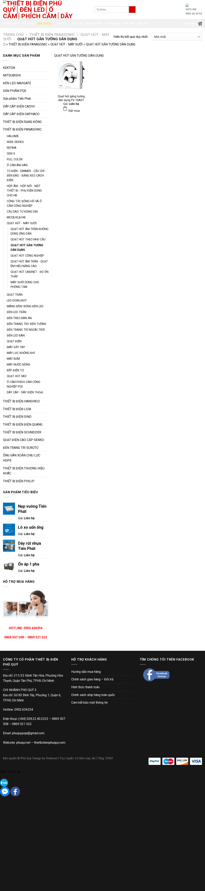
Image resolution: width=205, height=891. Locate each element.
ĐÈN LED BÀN (16, 335)
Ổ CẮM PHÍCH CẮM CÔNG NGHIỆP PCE (23, 384)
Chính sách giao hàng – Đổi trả (92, 679)
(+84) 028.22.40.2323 (33, 719)
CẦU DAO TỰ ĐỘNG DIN (22, 211)
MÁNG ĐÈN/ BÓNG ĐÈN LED (25, 306)
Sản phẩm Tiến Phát (17, 98)
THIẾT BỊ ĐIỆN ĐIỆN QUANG (22, 424)
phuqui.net (23, 742)
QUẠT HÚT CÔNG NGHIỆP (27, 255)
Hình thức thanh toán (85, 687)
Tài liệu (77, 23)
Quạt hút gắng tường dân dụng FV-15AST (71, 98)
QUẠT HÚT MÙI (16, 376)
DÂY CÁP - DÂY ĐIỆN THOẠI (25, 392)
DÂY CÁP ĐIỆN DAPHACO (21, 114)
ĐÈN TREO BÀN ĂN (19, 318)
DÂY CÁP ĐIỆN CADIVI (19, 106)
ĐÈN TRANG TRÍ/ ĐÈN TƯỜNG (26, 324)
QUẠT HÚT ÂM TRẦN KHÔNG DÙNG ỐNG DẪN (29, 231)
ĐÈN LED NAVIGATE (17, 83)
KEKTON (9, 68)
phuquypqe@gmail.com (28, 733)
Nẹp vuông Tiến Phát (32, 509)
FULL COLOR (15, 159)
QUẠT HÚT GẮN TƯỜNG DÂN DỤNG (27, 248)
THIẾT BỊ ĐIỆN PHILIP (18, 481)
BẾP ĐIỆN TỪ (15, 370)
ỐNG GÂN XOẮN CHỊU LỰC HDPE (21, 457)
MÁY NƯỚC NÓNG (18, 364)
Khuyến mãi (94, 23)
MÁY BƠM (13, 359)
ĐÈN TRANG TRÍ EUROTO (20, 448)
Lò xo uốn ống (30, 527)
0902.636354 (23, 709)
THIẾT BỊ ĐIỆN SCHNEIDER (22, 432)
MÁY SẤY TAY (16, 347)
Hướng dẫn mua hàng (86, 672)
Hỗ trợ (62, 23)
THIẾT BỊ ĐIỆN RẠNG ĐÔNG (22, 122)
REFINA (11, 148)
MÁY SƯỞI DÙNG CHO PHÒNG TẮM (25, 285)
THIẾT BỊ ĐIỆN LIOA (17, 409)
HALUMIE (13, 136)
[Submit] (132, 9)
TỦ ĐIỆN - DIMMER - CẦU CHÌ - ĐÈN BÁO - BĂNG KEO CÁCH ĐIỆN (26, 175)
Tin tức (129, 23)
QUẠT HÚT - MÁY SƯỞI (66, 44)
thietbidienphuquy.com (49, 742)
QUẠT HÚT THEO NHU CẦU (28, 239)
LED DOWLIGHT (17, 300)
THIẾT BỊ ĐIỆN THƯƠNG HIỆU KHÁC (23, 470)
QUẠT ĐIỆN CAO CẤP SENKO (23, 440)
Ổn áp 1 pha (28, 564)
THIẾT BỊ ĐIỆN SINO (17, 417)
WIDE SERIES (15, 142)
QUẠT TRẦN (14, 294)
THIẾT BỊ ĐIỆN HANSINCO (21, 401)
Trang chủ (10, 23)
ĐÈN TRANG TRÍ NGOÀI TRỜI (26, 329)
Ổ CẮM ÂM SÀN (17, 165)
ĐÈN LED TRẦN (16, 312)
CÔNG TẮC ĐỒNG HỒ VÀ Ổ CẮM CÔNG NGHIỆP (24, 204)
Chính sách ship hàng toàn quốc (93, 695)
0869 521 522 (22, 724)
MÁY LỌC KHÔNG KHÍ (21, 353)
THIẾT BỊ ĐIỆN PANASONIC (52, 34)
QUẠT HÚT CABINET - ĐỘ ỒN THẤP (29, 274)
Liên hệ (142, 23)
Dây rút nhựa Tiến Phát (29, 546)
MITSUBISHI (12, 75)
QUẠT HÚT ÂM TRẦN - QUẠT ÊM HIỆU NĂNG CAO (29, 264)
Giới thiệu (27, 23)
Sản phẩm (44, 23)
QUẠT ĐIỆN (14, 341)
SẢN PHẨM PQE (14, 91)
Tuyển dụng (113, 23)
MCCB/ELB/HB (16, 217)
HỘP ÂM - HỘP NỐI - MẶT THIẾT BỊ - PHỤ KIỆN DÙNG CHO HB (24, 190)
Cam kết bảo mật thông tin (89, 702)
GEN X (11, 153)
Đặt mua (74, 111)
